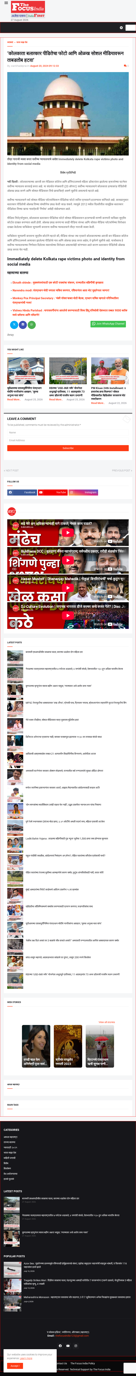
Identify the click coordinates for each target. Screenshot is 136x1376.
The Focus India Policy (82, 1363)
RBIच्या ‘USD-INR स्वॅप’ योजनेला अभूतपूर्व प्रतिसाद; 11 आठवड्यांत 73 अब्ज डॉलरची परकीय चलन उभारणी (67, 392)
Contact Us (61, 1363)
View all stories (107, 1022)
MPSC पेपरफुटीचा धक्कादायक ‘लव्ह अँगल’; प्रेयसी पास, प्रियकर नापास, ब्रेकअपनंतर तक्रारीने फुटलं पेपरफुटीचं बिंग (76, 702)
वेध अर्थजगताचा (10, 1173)
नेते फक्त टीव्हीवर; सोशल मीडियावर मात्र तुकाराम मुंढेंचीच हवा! (52, 719)
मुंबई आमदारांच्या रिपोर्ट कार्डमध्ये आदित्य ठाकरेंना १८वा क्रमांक (52, 889)
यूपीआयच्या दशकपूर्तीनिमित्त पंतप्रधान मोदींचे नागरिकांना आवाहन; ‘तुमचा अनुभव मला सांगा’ (24, 392)
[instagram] (76, 1346)
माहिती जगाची (9, 1158)
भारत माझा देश (10, 1152)
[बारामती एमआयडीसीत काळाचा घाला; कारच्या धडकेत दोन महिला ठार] (12, 1205)
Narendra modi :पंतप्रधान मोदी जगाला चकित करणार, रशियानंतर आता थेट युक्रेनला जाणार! (61, 290)
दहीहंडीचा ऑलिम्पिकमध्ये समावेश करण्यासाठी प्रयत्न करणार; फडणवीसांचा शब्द (59, 906)
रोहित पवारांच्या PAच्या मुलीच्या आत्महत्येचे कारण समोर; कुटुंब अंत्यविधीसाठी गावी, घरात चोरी (64, 872)
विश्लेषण (7, 1168)
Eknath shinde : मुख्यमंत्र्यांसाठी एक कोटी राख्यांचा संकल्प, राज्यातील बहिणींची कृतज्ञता (58, 282)
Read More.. (14, 399)
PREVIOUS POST (121, 470)
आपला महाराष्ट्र (10, 1137)
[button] (6, 3)
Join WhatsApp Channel (110, 323)
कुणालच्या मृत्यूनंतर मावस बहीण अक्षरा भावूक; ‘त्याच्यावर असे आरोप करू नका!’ (59, 685)
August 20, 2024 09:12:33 (44, 65)
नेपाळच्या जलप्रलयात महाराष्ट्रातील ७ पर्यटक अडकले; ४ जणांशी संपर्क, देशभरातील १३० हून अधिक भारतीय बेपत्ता (74, 668)
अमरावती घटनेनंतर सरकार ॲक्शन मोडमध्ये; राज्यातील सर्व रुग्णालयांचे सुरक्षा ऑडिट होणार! (64, 770)
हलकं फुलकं (9, 1179)
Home (10, 42)
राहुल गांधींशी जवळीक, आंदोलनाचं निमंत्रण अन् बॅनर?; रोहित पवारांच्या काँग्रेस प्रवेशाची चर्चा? (65, 855)
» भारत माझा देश (20, 42)
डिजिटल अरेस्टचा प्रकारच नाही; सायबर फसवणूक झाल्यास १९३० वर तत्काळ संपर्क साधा (64, 736)
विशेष (6, 1163)
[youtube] (68, 1346)
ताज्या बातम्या (9, 1142)
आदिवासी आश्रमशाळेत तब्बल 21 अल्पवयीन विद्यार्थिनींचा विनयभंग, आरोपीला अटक (61, 753)
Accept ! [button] (15, 1365)
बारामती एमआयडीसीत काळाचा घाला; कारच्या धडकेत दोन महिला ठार (54, 652)
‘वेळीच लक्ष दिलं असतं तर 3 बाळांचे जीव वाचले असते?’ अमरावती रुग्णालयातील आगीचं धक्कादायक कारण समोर (72, 940)
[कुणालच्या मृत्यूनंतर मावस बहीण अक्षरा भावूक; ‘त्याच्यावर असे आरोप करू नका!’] (12, 1239)
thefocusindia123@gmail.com (72, 1335)
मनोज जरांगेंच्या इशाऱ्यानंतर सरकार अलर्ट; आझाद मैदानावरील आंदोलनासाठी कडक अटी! (63, 787)
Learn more (26, 1358)
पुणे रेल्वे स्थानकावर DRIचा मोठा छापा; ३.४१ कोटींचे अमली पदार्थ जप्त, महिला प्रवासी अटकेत (65, 821)
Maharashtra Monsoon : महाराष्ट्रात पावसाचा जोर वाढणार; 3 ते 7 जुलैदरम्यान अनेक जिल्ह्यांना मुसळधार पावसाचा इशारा (77, 1297)
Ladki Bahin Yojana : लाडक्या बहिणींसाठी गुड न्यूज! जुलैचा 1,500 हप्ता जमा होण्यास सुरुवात (67, 838)
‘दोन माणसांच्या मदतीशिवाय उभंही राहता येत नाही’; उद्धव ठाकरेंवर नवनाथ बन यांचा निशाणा (63, 804)
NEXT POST (12, 470)
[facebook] (60, 1346)
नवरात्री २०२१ (10, 1147)
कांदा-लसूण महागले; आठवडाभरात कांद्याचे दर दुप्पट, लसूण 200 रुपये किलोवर (58, 957)
